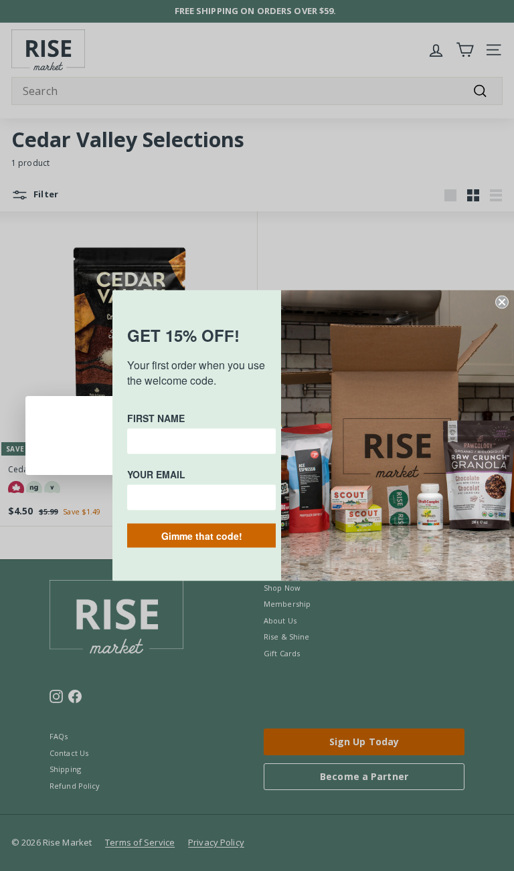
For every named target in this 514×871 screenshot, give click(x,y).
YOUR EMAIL (156, 474)
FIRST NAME (156, 418)
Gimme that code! (201, 536)
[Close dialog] (502, 302)
